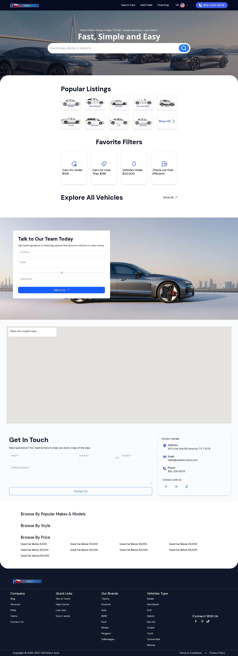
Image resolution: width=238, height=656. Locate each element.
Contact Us (80, 491)
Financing (163, 5)
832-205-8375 (213, 5)
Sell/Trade (146, 5)
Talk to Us (60, 290)
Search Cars (128, 5)
